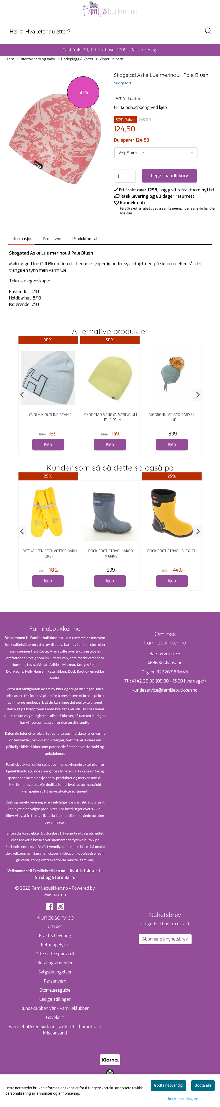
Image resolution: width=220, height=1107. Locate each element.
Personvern (55, 981)
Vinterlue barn (111, 59)
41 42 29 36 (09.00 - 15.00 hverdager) (169, 681)
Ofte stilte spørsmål (55, 954)
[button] (22, 395)
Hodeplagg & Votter (77, 59)
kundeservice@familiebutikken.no (165, 690)
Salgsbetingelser (55, 972)
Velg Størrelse (131, 153)
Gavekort (55, 1017)
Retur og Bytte (55, 944)
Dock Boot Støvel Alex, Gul (173, 551)
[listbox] (155, 152)
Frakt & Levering (55, 935)
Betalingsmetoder (55, 963)
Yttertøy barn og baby (37, 59)
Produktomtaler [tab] (86, 238)
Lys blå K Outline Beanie (49, 414)
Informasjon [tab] (21, 238)
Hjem (9, 59)
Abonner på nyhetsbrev (165, 939)
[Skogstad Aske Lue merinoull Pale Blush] (55, 140)
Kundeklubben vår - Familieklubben (55, 1008)
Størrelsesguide (55, 990)
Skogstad (122, 83)
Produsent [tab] (52, 238)
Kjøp (48, 444)
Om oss (55, 926)
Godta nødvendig (168, 1085)
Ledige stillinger (55, 999)
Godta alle (203, 1085)
